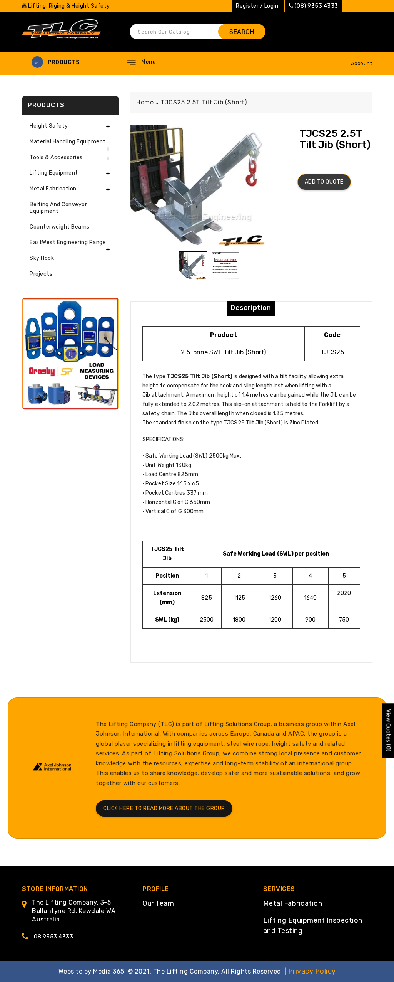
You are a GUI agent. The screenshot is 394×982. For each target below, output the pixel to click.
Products (63, 62)
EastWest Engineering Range (68, 242)
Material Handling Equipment (68, 141)
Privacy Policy (312, 971)
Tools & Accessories (56, 157)
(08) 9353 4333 (316, 6)
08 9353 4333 (53, 936)
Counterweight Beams (60, 227)
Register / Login (257, 6)
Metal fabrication (53, 188)
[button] (70, 62)
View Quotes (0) (388, 730)
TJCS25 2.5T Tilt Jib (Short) (203, 102)
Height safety (49, 126)
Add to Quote (324, 182)
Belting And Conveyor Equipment (58, 207)
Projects (41, 274)
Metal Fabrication (292, 903)
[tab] (70, 126)
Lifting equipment (54, 173)
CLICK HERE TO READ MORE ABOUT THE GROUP (164, 808)
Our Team (158, 903)
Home (145, 102)
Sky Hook (42, 258)
